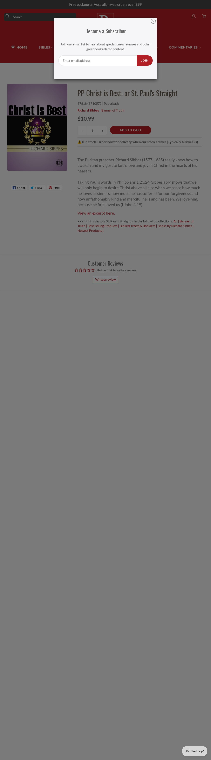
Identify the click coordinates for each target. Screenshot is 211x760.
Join (145, 60)
